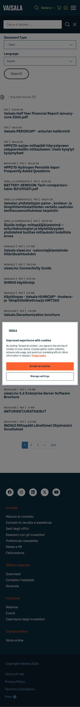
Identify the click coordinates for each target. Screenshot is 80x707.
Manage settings (40, 376)
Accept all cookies (40, 366)
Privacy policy (39, 355)
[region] (40, 353)
